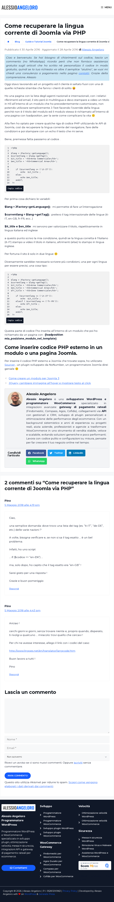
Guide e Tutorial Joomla (38, 41)
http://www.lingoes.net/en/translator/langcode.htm (42, 650)
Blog (17, 41)
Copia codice (15, 188)
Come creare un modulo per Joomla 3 (34, 378)
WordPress (30, 894)
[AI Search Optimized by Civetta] (95, 869)
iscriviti (78, 762)
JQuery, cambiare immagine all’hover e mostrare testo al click (50, 383)
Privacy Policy (70, 891)
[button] (36, 453)
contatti (84, 73)
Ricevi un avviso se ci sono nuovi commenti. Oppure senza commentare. (48, 764)
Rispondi (14, 588)
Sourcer (10, 364)
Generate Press (47, 894)
